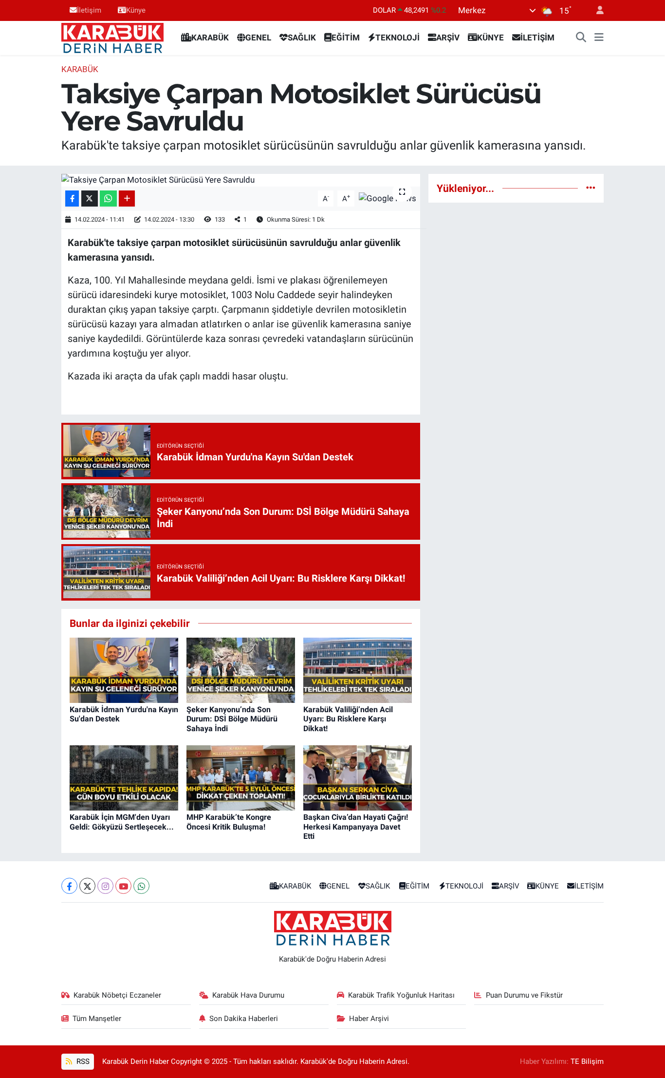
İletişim (89, 10)
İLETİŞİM (537, 37)
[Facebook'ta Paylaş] (72, 198)
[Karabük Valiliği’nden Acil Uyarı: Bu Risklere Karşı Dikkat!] (357, 669)
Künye (136, 10)
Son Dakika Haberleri (243, 1018)
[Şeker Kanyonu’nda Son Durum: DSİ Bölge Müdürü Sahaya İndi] (240, 669)
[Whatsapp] (141, 886)
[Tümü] (590, 188)
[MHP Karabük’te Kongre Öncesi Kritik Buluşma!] (240, 777)
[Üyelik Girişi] (596, 10)
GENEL (258, 37)
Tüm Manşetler (97, 1018)
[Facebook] (69, 886)
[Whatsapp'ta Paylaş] (108, 198)
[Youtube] (123, 886)
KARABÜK (210, 37)
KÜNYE (490, 37)
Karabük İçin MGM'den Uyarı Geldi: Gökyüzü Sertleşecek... (122, 822)
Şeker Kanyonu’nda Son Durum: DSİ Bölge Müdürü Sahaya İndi (231, 719)
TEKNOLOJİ (397, 37)
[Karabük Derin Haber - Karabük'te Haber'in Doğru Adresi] (112, 37)
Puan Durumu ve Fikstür (524, 995)
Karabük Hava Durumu (248, 995)
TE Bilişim (587, 1061)
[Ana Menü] (599, 38)
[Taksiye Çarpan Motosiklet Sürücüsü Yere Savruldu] (240, 180)
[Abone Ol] (387, 198)
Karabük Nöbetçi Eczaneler (117, 995)
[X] (87, 886)
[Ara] (581, 38)
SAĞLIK (302, 37)
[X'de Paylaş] (89, 198)
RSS (82, 1061)
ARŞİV (448, 37)
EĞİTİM (346, 37)
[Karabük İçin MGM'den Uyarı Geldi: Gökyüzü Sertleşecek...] (124, 777)
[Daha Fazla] (127, 198)
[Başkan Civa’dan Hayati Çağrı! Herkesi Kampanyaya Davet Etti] (357, 777)
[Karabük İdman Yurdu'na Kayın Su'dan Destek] (124, 669)
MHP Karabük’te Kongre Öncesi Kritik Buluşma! (228, 822)
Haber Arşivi (369, 1018)
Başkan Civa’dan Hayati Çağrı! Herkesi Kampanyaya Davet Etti (355, 826)
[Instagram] (105, 886)
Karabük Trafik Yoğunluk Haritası (401, 995)
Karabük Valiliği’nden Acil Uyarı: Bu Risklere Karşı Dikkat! (348, 719)
